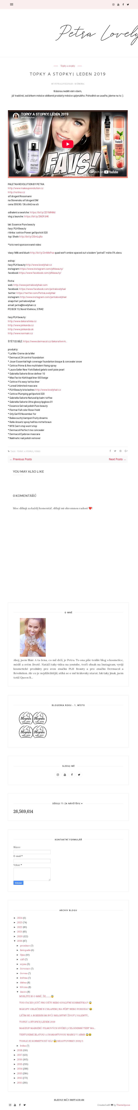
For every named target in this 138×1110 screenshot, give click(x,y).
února (23, 991)
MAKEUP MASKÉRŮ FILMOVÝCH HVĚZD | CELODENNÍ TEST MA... (57, 1028)
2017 (20, 1054)
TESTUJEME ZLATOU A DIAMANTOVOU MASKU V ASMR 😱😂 (55, 1034)
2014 (20, 1068)
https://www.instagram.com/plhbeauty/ (41, 269)
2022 (20, 927)
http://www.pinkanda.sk (20, 329)
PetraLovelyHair (63, 84)
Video (37, 451)
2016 (20, 1059)
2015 (20, 1064)
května (24, 977)
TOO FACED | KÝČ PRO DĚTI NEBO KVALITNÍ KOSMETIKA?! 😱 (55, 1002)
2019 (20, 940)
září (22, 959)
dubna (23, 982)
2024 (20, 917)
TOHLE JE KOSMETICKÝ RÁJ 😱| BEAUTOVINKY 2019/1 (51, 1040)
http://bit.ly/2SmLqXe (31, 236)
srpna (23, 964)
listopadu (25, 950)
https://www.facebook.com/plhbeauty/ (40, 273)
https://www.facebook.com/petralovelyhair (42, 289)
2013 (20, 1073)
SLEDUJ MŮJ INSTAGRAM (69, 1099)
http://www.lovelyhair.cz (39, 265)
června (24, 973)
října (23, 954)
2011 (20, 1082)
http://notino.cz (16, 192)
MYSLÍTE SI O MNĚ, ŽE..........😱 (36, 996)
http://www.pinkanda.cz (21, 325)
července (25, 968)
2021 (20, 931)
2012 (20, 1077)
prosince (25, 945)
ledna (23, 1045)
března (24, 987)
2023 (20, 922)
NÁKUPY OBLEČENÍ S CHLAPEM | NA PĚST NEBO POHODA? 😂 (55, 1009)
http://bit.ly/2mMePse (42, 252)
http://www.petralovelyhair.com (30, 285)
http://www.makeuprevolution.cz (25, 188)
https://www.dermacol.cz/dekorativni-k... (45, 341)
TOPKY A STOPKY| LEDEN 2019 (37, 1021)
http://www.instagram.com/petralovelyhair (43, 297)
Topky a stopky (67, 66)
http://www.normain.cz (20, 333)
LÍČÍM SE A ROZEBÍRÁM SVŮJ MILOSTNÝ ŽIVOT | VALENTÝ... (54, 1015)
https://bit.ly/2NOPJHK (36, 216)
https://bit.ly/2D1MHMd (42, 212)
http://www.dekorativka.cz (22, 321)
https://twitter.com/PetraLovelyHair (36, 293)
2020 (20, 936)
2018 (20, 1050)
